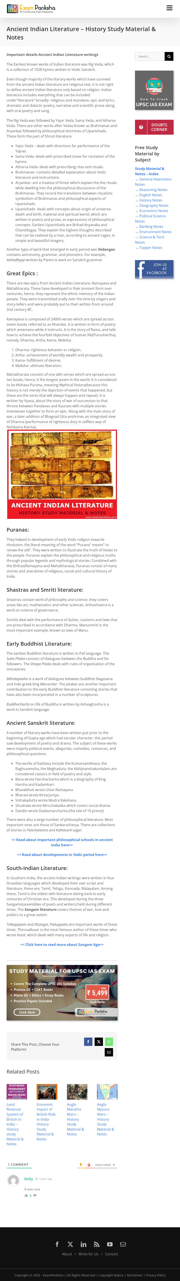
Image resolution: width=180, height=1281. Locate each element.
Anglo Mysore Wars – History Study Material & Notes (105, 1119)
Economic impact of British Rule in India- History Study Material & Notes (46, 1122)
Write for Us (89, 1254)
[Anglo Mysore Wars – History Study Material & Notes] (107, 1086)
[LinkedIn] (83, 1244)
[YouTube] (110, 1244)
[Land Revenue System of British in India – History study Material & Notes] (17, 1086)
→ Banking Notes (149, 226)
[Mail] (123, 1244)
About (67, 1254)
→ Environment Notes (153, 231)
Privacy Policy (156, 1275)
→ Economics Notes (151, 210)
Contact (111, 1254)
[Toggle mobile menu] (170, 7)
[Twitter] (70, 1244)
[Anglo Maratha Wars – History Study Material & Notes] (77, 1086)
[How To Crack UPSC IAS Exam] (154, 72)
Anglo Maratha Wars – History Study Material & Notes (75, 1119)
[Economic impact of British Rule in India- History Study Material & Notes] (47, 1086)
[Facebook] (57, 1244)
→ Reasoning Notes (151, 189)
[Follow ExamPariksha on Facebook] (154, 261)
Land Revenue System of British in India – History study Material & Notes (15, 1124)
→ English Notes (148, 195)
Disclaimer (134, 1275)
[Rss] (97, 1244)
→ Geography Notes (152, 205)
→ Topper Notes (148, 247)
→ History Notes (148, 200)
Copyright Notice (111, 1275)
